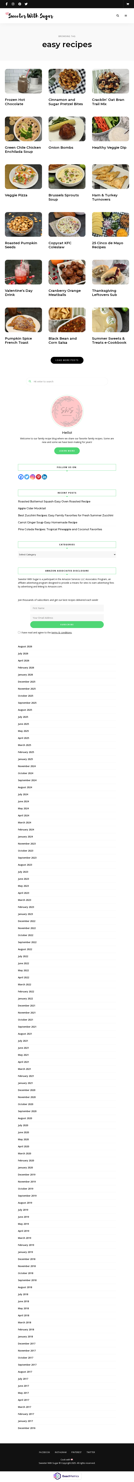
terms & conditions (88, 764)
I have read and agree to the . (68, 764)
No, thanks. (67, 1471)
